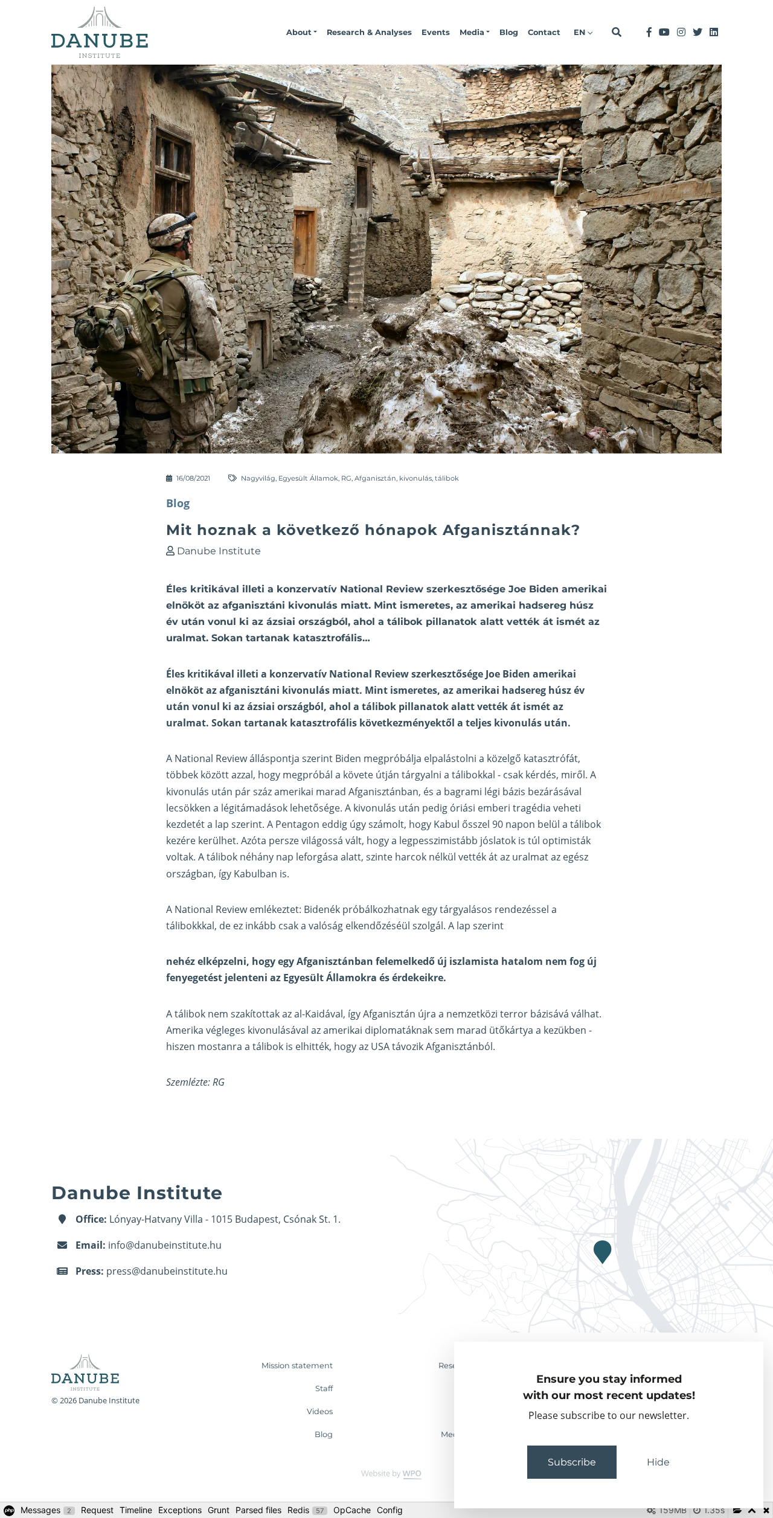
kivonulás (415, 478)
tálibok (447, 478)
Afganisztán (375, 478)
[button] (301, 32)
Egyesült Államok (308, 478)
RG (346, 478)
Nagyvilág (258, 478)
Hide (658, 1462)
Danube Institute (219, 551)
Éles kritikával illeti (212, 674)
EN (581, 32)
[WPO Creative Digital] (386, 1473)
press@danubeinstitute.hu (167, 1271)
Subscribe (572, 1462)
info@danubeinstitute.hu (165, 1245)
